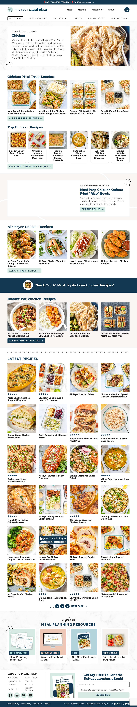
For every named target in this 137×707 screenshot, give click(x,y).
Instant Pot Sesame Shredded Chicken (80, 334)
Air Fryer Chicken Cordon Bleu (82, 558)
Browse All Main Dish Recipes (28, 166)
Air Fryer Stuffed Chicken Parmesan (51, 477)
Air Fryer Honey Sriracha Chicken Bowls (51, 517)
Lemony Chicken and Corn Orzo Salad (114, 517)
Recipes (22, 31)
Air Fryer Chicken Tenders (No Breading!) (99, 154)
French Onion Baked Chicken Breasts (17, 521)
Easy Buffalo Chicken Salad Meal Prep (115, 112)
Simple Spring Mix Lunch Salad (82, 477)
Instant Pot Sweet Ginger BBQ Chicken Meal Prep (51, 334)
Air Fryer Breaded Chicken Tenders (114, 262)
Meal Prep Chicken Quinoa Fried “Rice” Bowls (20, 112)
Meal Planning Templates (18, 658)
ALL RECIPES (15, 18)
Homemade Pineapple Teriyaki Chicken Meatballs (21, 558)
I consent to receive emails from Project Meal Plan (102, 690)
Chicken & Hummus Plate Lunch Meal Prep (37, 154)
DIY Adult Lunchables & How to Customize (51, 399)
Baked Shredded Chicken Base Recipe (114, 439)
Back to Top (122, 704)
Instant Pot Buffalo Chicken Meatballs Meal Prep (115, 334)
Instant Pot (12, 689)
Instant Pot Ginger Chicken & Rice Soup (78, 154)
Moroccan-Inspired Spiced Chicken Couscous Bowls (114, 395)
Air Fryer (29, 684)
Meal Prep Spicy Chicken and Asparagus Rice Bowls (52, 112)
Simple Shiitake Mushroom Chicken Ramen (120, 156)
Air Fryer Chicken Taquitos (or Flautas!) (52, 262)
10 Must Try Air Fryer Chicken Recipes (49, 558)
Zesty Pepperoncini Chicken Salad (53, 436)
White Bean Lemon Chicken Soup (115, 480)
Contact (47, 704)
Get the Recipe (91, 209)
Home (14, 31)
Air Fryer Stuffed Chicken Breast (20, 595)
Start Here (38, 18)
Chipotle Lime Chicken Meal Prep (112, 558)
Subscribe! (103, 695)
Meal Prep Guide (120, 18)
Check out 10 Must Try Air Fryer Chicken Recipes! (74, 285)
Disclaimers (37, 704)
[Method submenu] (87, 9)
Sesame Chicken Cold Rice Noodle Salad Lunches (83, 112)
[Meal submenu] (73, 9)
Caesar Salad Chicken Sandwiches (18, 436)
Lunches (77, 18)
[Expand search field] (127, 9)
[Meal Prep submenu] (103, 9)
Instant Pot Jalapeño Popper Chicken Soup (18, 334)
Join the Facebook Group (52, 658)
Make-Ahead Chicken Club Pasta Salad (114, 595)
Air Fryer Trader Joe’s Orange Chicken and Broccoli (18, 263)
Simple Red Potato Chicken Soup (53, 599)
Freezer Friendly (29, 689)
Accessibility (26, 704)
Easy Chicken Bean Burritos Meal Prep (84, 439)
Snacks (28, 681)
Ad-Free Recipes (96, 18)
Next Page (79, 606)
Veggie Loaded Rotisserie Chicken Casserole (58, 156)
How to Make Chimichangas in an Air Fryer (84, 262)
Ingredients (32, 31)
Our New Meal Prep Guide (83, 658)
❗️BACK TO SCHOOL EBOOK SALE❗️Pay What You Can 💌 (67, 2)
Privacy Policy (13, 704)
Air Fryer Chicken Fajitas (82, 394)
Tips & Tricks (13, 681)
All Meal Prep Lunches (24, 118)
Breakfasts (12, 678)
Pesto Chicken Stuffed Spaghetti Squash (18, 399)
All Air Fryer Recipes (23, 270)
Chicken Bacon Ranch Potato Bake (16, 153)
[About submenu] (115, 9)
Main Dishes (31, 678)
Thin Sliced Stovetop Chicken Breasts (80, 521)
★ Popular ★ (59, 18)
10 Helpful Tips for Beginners (114, 658)
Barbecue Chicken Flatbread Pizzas (16, 480)
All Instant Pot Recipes (24, 340)
